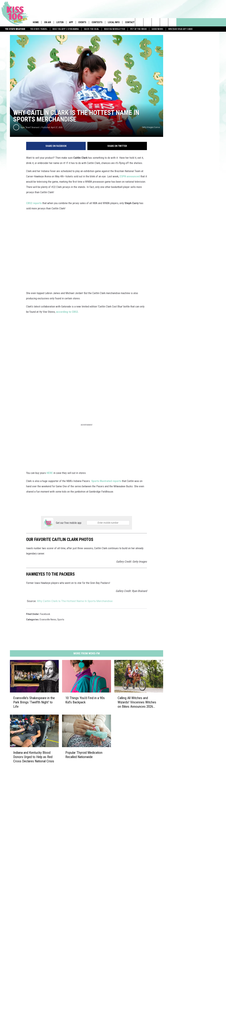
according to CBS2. (67, 311)
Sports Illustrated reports (106, 481)
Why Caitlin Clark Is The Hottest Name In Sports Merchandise (75, 601)
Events (82, 22)
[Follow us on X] (164, 22)
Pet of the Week (138, 29)
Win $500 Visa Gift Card (180, 29)
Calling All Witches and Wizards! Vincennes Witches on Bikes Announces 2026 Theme (137, 702)
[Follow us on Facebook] (156, 22)
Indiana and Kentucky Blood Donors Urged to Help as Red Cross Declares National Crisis (33, 757)
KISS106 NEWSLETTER (114, 29)
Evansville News (48, 619)
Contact (130, 22)
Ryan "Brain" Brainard (30, 127)
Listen (60, 22)
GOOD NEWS (157, 29)
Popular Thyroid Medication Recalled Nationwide (83, 755)
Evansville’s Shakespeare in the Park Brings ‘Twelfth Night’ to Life (34, 702)
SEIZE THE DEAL (91, 29)
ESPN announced (130, 176)
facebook (45, 614)
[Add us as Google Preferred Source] (147, 22)
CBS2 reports (34, 203)
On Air (47, 22)
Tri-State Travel (38, 29)
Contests (97, 22)
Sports (60, 619)
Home (36, 22)
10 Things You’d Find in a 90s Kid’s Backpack (85, 700)
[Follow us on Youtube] (172, 22)
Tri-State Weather (15, 29)
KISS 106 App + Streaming (66, 29)
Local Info (114, 22)
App (71, 22)
